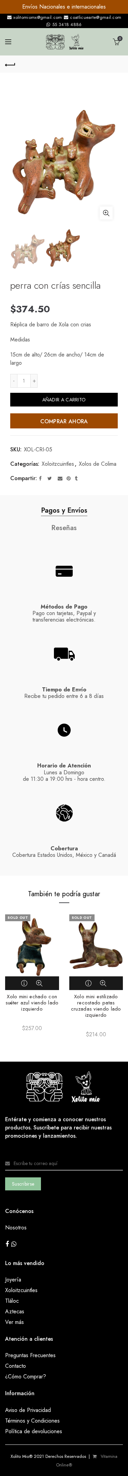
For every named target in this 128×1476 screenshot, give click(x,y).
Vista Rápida (39, 983)
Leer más (25, 983)
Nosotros (16, 1227)
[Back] (10, 64)
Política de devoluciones (33, 1431)
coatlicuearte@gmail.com (95, 17)
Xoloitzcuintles (58, 464)
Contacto (15, 1366)
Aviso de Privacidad (28, 1410)
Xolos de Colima (97, 464)
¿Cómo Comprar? (25, 1376)
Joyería (13, 1280)
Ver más (14, 1322)
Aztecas (14, 1311)
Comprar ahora (64, 421)
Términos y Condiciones (32, 1421)
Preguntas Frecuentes (30, 1355)
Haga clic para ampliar (106, 213)
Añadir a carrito (64, 399)
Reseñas (64, 528)
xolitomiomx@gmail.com (37, 17)
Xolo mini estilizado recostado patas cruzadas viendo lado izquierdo (96, 1005)
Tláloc (12, 1301)
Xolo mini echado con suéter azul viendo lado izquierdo (32, 1002)
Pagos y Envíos (64, 510)
